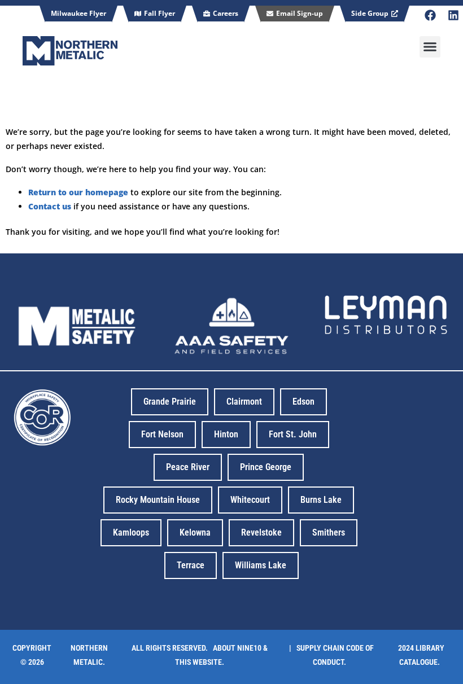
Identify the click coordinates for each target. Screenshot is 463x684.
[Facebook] (430, 15)
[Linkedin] (453, 15)
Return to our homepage (78, 192)
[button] (430, 47)
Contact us (49, 206)
